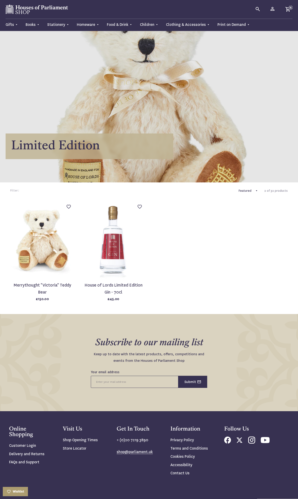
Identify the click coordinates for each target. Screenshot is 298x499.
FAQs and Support (24, 462)
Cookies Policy (182, 456)
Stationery (56, 24)
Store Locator (74, 448)
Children (147, 24)
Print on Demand (231, 24)
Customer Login (22, 445)
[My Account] (273, 9)
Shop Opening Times (80, 439)
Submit (190, 381)
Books (31, 24)
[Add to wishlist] (292, 6)
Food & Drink (117, 24)
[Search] (258, 9)
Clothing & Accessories (186, 24)
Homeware (86, 24)
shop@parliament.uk (135, 451)
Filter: (14, 190)
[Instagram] (251, 442)
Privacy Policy (182, 439)
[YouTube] (265, 441)
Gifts (10, 24)
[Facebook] (227, 442)
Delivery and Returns (26, 453)
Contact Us (180, 473)
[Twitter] (240, 441)
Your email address (105, 372)
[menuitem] (13, 25)
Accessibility (181, 464)
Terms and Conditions (189, 448)
